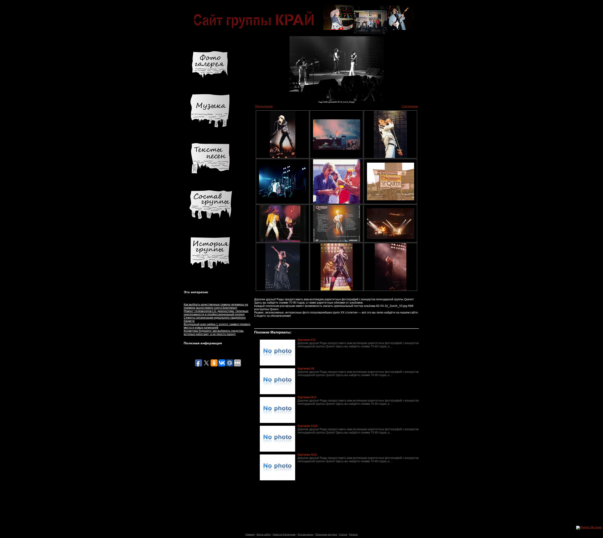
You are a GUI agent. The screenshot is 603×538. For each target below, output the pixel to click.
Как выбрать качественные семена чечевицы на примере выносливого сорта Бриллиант (216, 306)
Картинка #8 (305, 368)
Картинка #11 (306, 339)
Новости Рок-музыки (284, 534)
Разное (353, 534)
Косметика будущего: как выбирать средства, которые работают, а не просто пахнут (214, 332)
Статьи (343, 534)
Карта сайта (264, 534)
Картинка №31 (307, 454)
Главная (249, 534)
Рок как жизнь (305, 534)
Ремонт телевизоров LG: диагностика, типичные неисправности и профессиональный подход (216, 312)
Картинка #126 (307, 426)
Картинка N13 (306, 397)
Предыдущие (264, 106)
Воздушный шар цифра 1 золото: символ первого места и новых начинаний (217, 326)
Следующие (410, 106)
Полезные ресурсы (326, 534)
